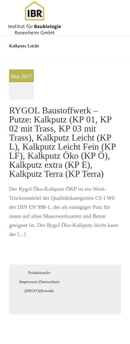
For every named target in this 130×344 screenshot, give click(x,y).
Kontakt (47, 290)
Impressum (28, 281)
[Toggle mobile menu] (118, 10)
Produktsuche (39, 272)
